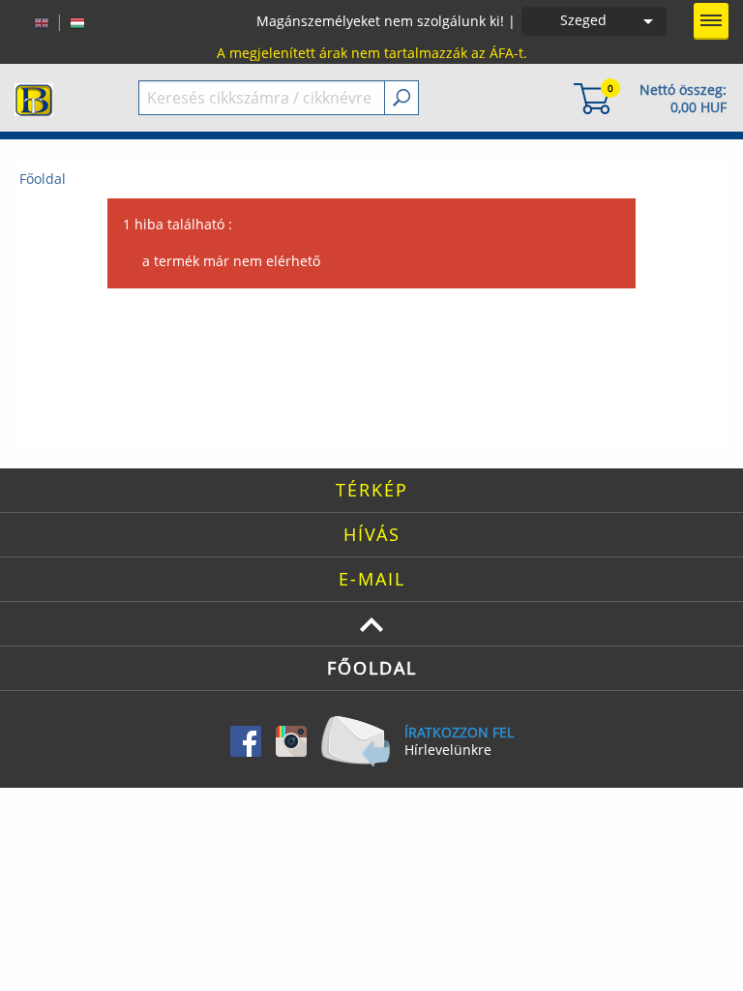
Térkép (372, 489)
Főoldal (42, 178)
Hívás (372, 534)
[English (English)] (41, 21)
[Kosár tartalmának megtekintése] (592, 97)
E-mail (372, 578)
